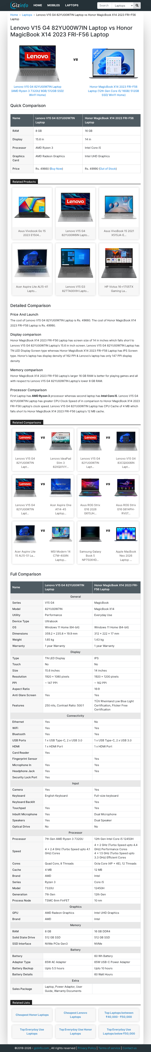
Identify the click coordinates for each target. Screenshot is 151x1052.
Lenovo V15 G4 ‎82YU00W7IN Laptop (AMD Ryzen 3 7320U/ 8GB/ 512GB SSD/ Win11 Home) (37, 91)
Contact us (130, 1048)
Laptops (71, 5)
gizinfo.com (41, 1048)
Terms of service (109, 1048)
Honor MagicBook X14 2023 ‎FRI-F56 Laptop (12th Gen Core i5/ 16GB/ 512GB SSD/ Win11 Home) (113, 91)
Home (38, 5)
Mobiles (53, 5)
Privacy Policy (87, 1048)
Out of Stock (108, 168)
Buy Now (56, 168)
